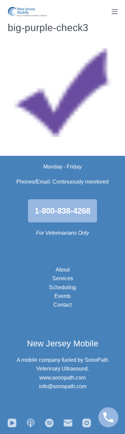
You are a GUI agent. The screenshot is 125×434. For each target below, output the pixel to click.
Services (62, 278)
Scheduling (62, 287)
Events (62, 296)
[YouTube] (12, 423)
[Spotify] (49, 423)
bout (64, 270)
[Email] (68, 423)
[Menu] (115, 12)
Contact (62, 305)
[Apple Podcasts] (30, 423)
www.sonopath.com (62, 378)
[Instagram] (86, 423)
